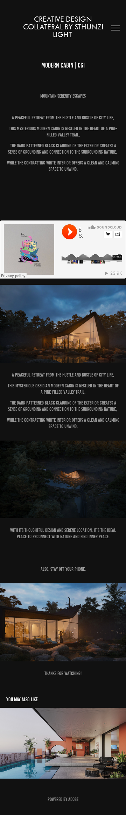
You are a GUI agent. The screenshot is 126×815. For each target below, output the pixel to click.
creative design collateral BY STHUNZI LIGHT (64, 27)
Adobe (73, 799)
